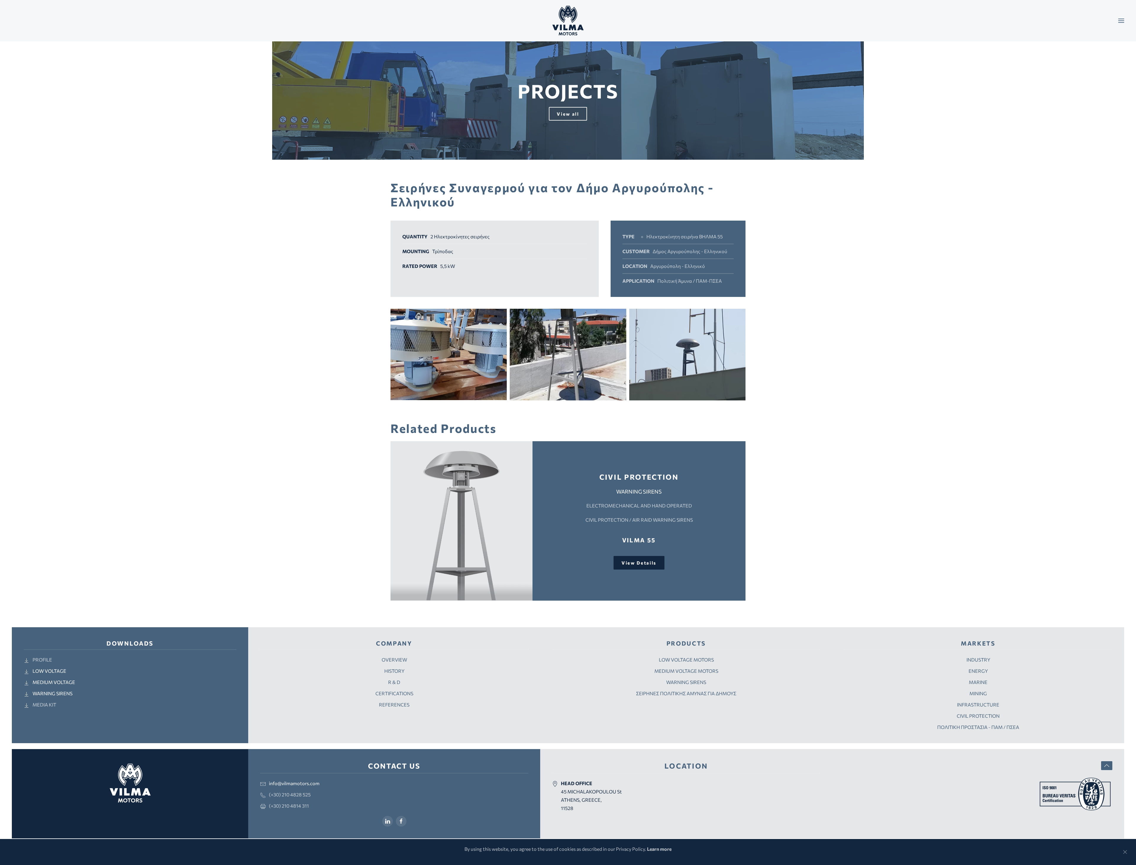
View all (568, 114)
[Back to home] (568, 21)
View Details (639, 562)
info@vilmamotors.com (294, 783)
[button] (1121, 21)
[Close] (1125, 852)
